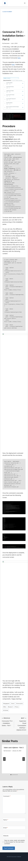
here (19, 58)
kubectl (10, 707)
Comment (7, 796)
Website (5, 836)
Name (5, 820)
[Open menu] (24, 3)
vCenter (5, 710)
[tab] (10, 774)
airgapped (6, 703)
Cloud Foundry (7, 11)
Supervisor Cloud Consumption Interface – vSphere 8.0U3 (21, 724)
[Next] (23, 759)
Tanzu (17, 707)
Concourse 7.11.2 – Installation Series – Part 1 (7, 721)
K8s (4, 707)
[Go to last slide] (4, 759)
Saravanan (6, 43)
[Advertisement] (14, 21)
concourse (19, 703)
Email (5, 828)
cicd (12, 703)
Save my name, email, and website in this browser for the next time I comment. (14, 842)
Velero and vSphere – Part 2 (14, 748)
